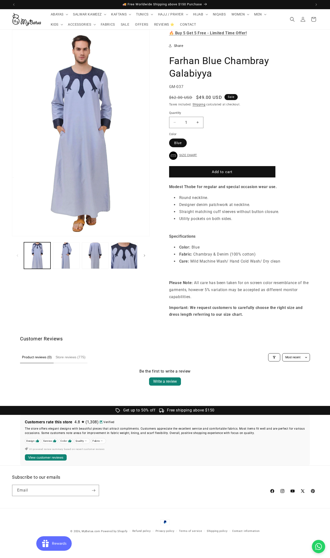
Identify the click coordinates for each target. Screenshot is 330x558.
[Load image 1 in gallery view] (37, 255)
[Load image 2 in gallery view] (66, 255)
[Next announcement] (316, 4)
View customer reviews (45, 457)
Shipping (199, 104)
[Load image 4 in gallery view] (124, 255)
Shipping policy (217, 531)
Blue (178, 143)
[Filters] (274, 357)
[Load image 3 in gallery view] (95, 255)
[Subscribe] (93, 490)
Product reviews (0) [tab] (37, 357)
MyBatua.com (91, 531)
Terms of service (190, 531)
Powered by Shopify (114, 531)
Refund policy (141, 531)
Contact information (245, 531)
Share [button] (178, 46)
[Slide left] (17, 255)
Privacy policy (165, 531)
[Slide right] (144, 255)
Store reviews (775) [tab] (71, 357)
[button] (59, 14)
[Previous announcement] (13, 4)
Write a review (165, 381)
